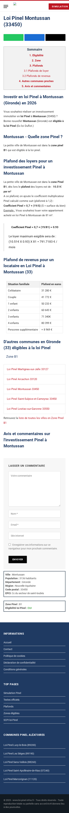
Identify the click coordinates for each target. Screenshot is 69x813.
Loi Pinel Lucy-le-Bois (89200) (20, 745)
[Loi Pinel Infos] (27, 6)
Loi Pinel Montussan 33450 (23, 389)
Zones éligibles (11, 713)
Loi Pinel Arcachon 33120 (22, 379)
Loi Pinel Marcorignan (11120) (20, 779)
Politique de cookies (14, 655)
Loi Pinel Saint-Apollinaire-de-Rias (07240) (26, 770)
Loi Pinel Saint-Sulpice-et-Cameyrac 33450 (32, 398)
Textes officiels (11, 699)
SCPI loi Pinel (11, 720)
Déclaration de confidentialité (19, 662)
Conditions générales (15, 669)
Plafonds (8, 706)
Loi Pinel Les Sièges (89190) (19, 753)
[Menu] (6, 6)
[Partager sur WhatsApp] (14, 37)
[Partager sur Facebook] (34, 37)
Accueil (7, 642)
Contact (8, 649)
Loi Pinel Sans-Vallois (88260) (20, 762)
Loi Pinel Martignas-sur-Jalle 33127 (27, 369)
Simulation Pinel (12, 693)
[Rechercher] (45, 6)
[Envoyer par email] (55, 37)
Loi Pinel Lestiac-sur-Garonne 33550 (28, 408)
